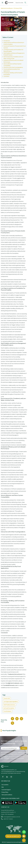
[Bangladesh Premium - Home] (9, 2)
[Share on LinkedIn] (17, 718)
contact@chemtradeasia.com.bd (11, 816)
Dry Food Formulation (9, 708)
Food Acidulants (7, 711)
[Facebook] (2, 776)
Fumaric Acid (7, 698)
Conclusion (6, 76)
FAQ (2, 787)
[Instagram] (11, 776)
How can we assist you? (13, 836)
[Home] (4, 766)
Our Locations (4, 784)
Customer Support (6, 789)
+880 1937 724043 (8, 819)
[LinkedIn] (7, 776)
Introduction (7, 40)
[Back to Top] (24, 840)
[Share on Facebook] (12, 718)
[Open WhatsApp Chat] (24, 832)
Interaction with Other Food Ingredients (13, 67)
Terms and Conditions (6, 794)
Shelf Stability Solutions (9, 704)
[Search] (25, 2)
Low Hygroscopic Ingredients (11, 701)
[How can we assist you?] (24, 836)
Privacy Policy (4, 792)
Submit (24, 748)
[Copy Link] (12, 723)
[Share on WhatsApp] (21, 718)
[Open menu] (2, 2)
